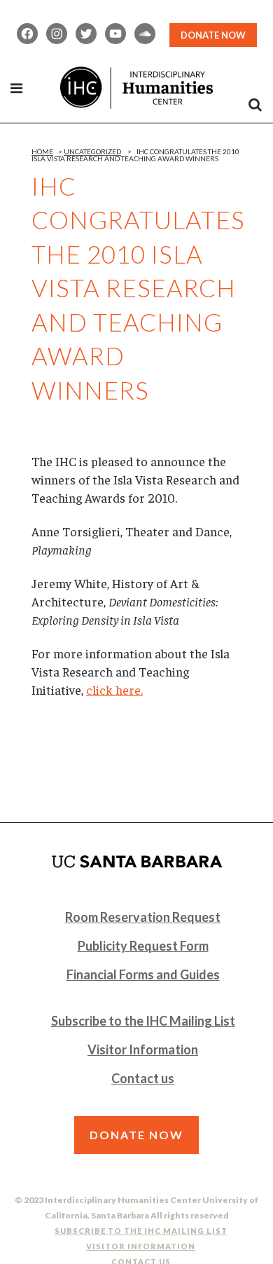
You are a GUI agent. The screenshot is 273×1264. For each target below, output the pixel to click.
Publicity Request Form (143, 945)
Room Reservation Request (142, 917)
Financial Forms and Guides (143, 974)
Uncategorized (92, 151)
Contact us (142, 1078)
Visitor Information (143, 1049)
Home (42, 151)
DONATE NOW (213, 35)
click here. (114, 689)
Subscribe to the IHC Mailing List (143, 1020)
